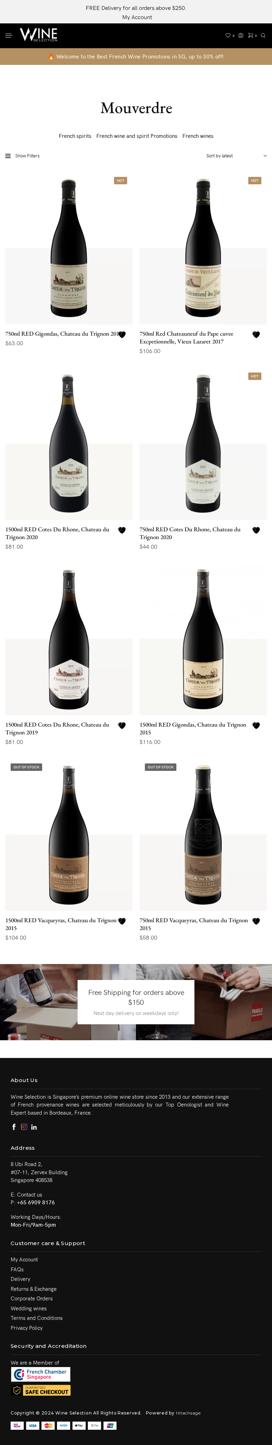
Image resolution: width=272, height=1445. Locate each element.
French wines (198, 135)
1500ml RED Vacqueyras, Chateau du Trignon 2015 (61, 924)
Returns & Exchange (34, 1288)
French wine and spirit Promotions (136, 135)
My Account (137, 17)
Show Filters (27, 155)
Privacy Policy (26, 1327)
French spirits (75, 135)
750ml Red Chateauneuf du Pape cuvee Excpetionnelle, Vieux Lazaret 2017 (186, 337)
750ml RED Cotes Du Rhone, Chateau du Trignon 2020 (190, 533)
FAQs (17, 1269)
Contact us (29, 1194)
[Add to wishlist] (123, 334)
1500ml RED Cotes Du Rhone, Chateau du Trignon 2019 (57, 728)
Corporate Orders (32, 1298)
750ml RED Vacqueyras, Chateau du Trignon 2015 (194, 924)
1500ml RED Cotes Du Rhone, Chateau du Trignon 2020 (57, 533)
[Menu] (9, 36)
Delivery (20, 1278)
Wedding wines (29, 1308)
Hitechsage (188, 1413)
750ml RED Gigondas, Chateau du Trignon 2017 (63, 333)
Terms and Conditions (37, 1317)
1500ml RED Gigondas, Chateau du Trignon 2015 (193, 728)
